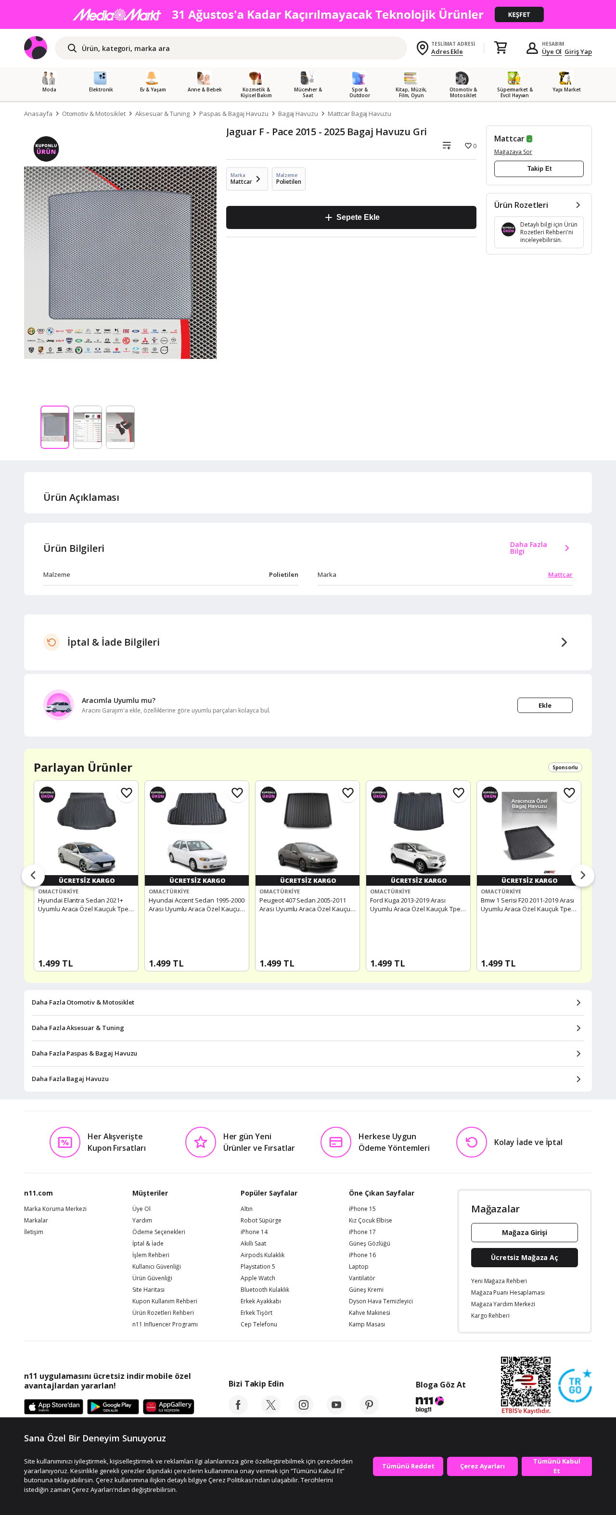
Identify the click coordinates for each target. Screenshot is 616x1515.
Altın (247, 1209)
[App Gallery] (168, 1407)
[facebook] (238, 1411)
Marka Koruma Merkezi (55, 1209)
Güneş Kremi (366, 1290)
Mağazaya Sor (513, 152)
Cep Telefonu (259, 1324)
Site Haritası (148, 1290)
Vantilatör (362, 1278)
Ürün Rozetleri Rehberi (163, 1313)
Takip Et (539, 168)
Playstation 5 (258, 1267)
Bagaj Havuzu (298, 113)
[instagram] (303, 1411)
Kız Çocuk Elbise (370, 1220)
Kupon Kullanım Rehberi (164, 1301)
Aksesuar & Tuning (162, 113)
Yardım (142, 1220)
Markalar (36, 1220)
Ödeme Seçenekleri (158, 1232)
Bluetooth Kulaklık (265, 1290)
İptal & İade (148, 1244)
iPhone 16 (362, 1255)
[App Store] (53, 1407)
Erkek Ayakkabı (261, 1301)
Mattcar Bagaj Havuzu (359, 113)
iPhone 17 (362, 1232)
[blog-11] (440, 1405)
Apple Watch (258, 1278)
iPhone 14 (254, 1232)
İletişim (33, 1232)
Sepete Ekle (357, 217)
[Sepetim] (500, 48)
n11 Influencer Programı (165, 1324)
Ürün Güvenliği (152, 1278)
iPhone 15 (362, 1209)
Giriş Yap (578, 51)
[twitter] (271, 1411)
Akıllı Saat (253, 1244)
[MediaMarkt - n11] (308, 14)
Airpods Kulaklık (262, 1255)
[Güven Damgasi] (575, 1386)
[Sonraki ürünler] (582, 876)
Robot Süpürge (261, 1220)
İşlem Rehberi (150, 1255)
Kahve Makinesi (369, 1313)
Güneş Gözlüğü (369, 1244)
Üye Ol (552, 51)
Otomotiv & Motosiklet (94, 113)
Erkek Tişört (256, 1313)
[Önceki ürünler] (33, 876)
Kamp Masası (367, 1324)
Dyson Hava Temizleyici (381, 1301)
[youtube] (336, 1411)
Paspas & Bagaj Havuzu (234, 113)
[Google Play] (113, 1407)
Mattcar (509, 138)
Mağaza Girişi (524, 1232)
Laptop (359, 1267)
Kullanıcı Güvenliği (156, 1267)
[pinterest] (369, 1411)
